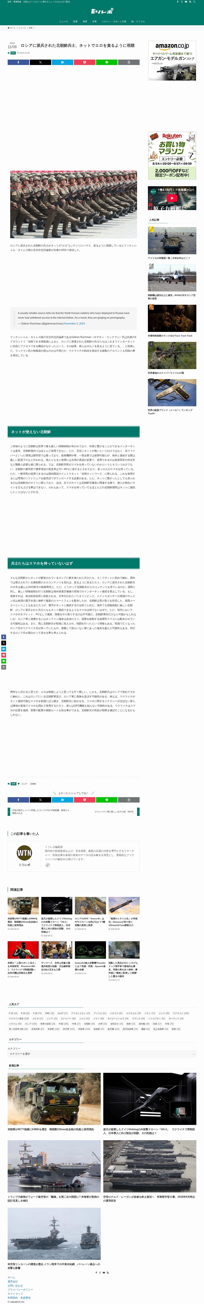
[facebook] (178, 1)
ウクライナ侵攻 (19, 1018)
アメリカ (100, 1013)
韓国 (176, 1029)
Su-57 (63, 1013)
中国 (63, 1024)
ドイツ (98, 1018)
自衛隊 (99, 1029)
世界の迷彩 (47, 1024)
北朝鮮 (33, 784)
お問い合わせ (15, 1285)
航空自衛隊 (130, 1029)
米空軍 (69, 1029)
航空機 (113, 1029)
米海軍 (53, 1029)
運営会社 (13, 1281)
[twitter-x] (182, 1)
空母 (169, 1024)
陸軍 (13, 53)
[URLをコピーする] (129, 62)
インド (164, 1013)
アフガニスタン (80, 1013)
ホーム (11, 1277)
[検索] (194, 1)
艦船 (145, 1029)
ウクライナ (181, 1013)
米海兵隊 (37, 1029)
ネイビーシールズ (118, 1018)
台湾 (102, 1024)
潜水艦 (144, 1024)
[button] (18, 62)
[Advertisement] (74, 115)
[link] (48, 865)
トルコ (84, 1018)
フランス (138, 1018)
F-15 (13, 1013)
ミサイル (15, 1024)
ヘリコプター (156, 1018)
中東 (76, 1024)
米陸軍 (84, 1029)
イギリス (116, 1013)
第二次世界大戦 (18, 1029)
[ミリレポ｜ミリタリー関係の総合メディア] (102, 11)
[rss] (190, 1)
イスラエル (133, 1013)
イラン (150, 1013)
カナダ (38, 1018)
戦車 (131, 1024)
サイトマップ (15, 1293)
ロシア (24, 784)
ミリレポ (24, 864)
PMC (49, 1013)
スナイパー (68, 1018)
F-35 (37, 1013)
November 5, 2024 (74, 323)
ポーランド (176, 1018)
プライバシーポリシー (20, 1289)
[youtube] (186, 1)
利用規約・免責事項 (19, 1297)
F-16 (25, 1013)
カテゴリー (14, 1048)
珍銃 (157, 1024)
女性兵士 (116, 1024)
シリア (52, 1018)
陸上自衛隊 (160, 1029)
